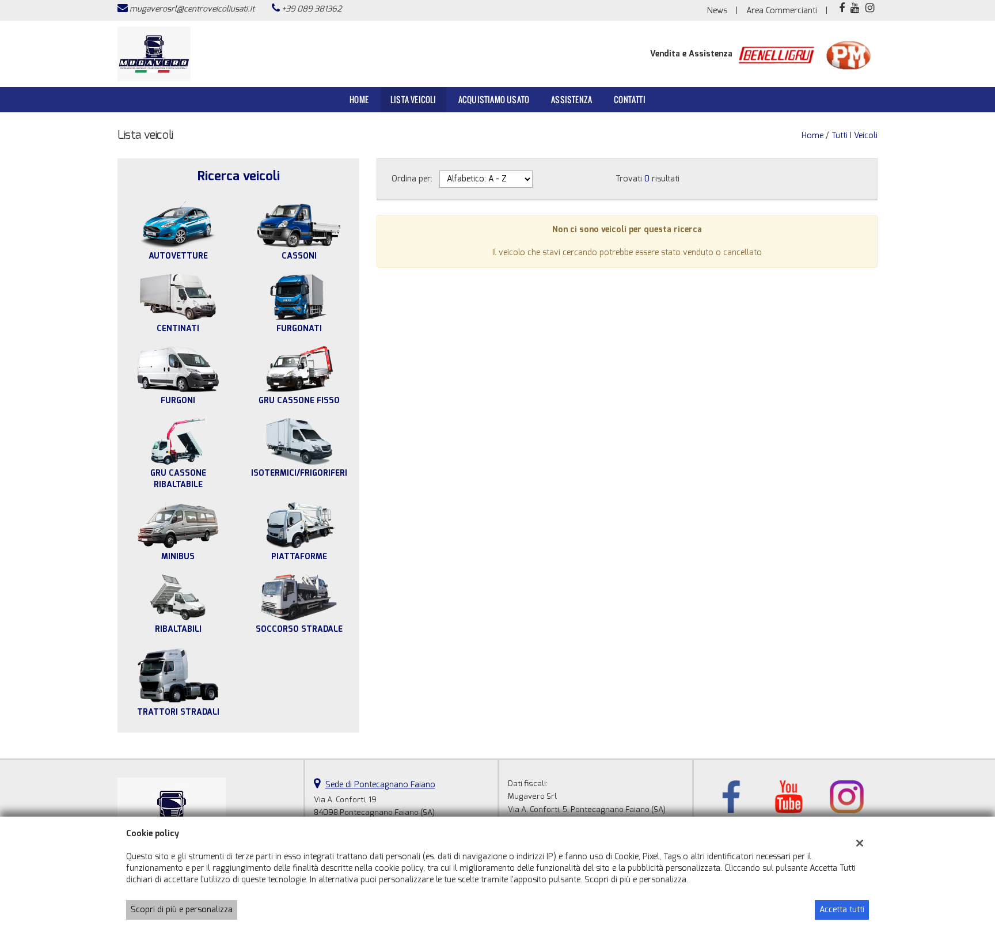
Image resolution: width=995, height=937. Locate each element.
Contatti (629, 99)
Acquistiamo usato (493, 99)
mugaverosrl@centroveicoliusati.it (192, 8)
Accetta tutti (841, 909)
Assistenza (571, 99)
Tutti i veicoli (854, 135)
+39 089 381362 (311, 8)
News (717, 10)
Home (359, 99)
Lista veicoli (413, 99)
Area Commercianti (781, 10)
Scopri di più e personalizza (182, 909)
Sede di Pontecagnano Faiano (380, 784)
